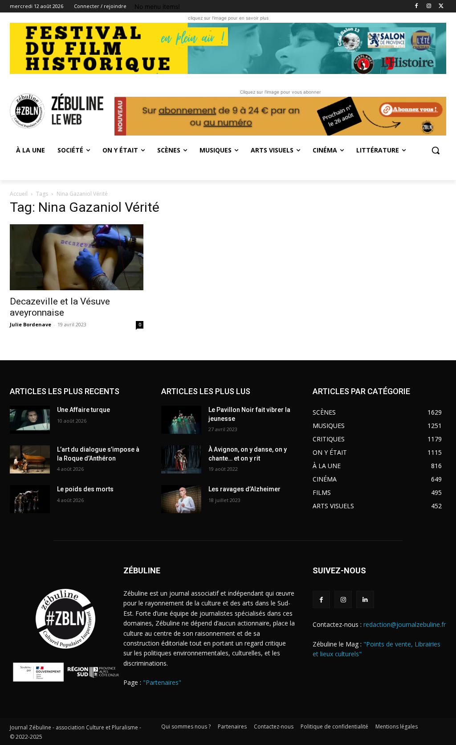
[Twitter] (441, 6)
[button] (435, 150)
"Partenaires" (162, 682)
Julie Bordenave (30, 324)
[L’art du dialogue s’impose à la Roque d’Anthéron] (30, 459)
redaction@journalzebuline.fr (404, 624)
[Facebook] (416, 6)
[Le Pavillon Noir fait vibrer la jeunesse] (181, 420)
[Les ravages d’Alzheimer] (181, 499)
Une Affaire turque (83, 409)
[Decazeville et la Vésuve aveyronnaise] (76, 257)
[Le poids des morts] (30, 499)
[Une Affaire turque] (30, 420)
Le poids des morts (85, 489)
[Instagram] (428, 6)
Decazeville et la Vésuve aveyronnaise (60, 307)
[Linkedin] (365, 599)
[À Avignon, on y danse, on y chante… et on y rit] (181, 459)
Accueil (19, 194)
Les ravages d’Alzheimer (244, 489)
